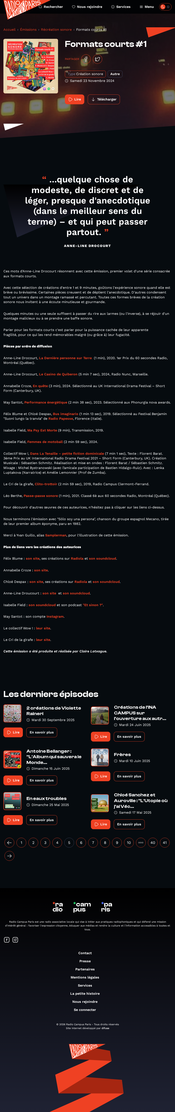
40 (152, 842)
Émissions (28, 30)
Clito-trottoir (46, 484)
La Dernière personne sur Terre (65, 358)
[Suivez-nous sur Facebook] (6, 940)
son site (32, 558)
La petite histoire (85, 994)
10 (129, 842)
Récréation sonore (56, 30)
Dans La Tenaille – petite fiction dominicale (67, 453)
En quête (40, 386)
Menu (149, 7)
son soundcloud (102, 558)
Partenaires (85, 969)
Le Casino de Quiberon (58, 374)
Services (123, 7)
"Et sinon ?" (93, 605)
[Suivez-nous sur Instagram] (15, 940)
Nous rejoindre (89, 7)
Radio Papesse (60, 419)
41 (165, 842)
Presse (85, 961)
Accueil (9, 30)
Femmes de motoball (45, 442)
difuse (105, 1028)
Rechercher (53, 7)
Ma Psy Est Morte (42, 430)
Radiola (77, 558)
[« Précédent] (9, 842)
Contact (85, 953)
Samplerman (55, 535)
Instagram (55, 616)
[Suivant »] (9, 856)
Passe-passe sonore (41, 496)
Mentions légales (85, 977)
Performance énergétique (45, 402)
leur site (43, 628)
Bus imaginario (65, 414)
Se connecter (85, 1010)
